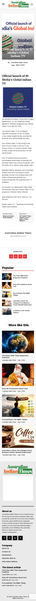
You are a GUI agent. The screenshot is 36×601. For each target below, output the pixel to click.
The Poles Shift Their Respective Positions (20, 277)
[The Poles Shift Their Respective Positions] (7, 276)
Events (25, 43)
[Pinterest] (20, 256)
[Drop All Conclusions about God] (7, 285)
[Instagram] (9, 538)
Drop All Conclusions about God (15, 388)
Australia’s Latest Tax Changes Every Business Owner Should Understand (22, 303)
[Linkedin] (15, 538)
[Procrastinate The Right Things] (7, 294)
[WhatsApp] (25, 256)
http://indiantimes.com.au (18, 236)
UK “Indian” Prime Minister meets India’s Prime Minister (25, 218)
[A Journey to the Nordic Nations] (7, 311)
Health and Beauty (8, 585)
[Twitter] (16, 256)
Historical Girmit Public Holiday (8, 216)
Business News (12, 43)
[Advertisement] (18, 488)
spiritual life (6, 580)
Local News (18, 45)
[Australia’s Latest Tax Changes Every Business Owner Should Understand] (7, 302)
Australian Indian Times (19, 62)
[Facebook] (11, 256)
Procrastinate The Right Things (21, 294)
